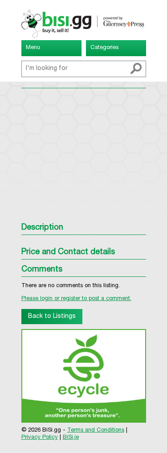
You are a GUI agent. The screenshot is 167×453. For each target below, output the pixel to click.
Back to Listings (52, 316)
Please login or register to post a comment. (76, 299)
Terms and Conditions (95, 430)
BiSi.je (71, 438)
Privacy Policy (39, 438)
